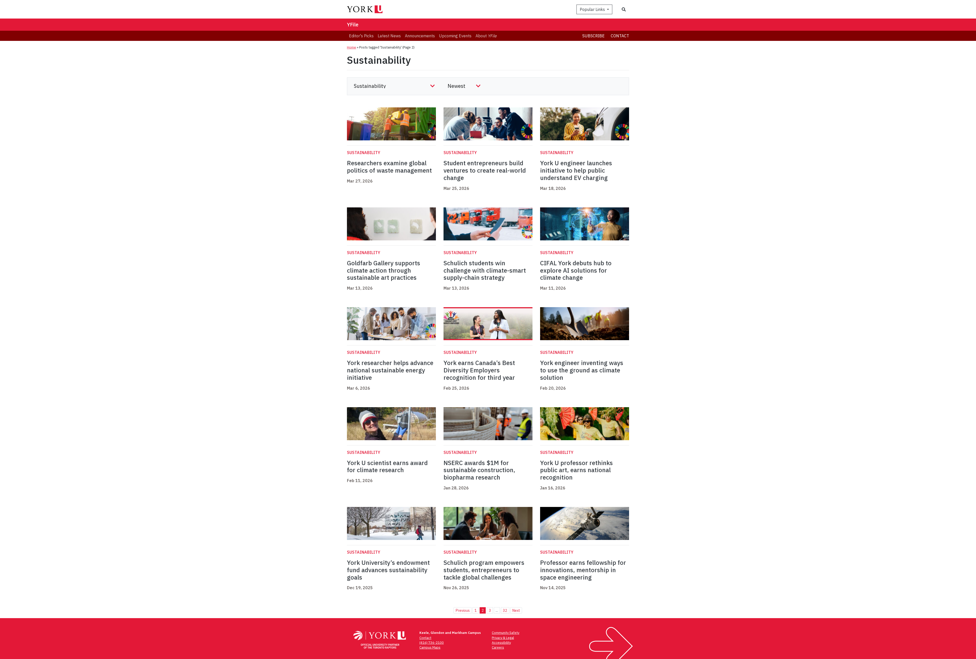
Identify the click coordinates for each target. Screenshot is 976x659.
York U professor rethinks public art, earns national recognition (576, 470)
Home (351, 47)
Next (516, 610)
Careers (498, 647)
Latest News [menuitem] (389, 35)
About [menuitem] (486, 35)
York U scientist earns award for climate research (387, 466)
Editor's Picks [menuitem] (361, 35)
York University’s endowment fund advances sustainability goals (388, 569)
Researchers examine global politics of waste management (389, 166)
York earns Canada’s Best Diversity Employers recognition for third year (479, 370)
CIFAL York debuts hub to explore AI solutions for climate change (576, 270)
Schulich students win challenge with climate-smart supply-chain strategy (485, 270)
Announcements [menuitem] (420, 35)
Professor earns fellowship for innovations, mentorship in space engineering (583, 569)
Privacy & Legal (503, 638)
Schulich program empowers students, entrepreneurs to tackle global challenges (484, 569)
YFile (352, 24)
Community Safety (505, 633)
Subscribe (593, 35)
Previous (462, 610)
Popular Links (593, 9)
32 (505, 610)
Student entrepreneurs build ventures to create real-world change (485, 170)
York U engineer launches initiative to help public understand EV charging (576, 170)
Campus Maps (429, 647)
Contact (620, 35)
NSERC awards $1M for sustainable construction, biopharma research (479, 470)
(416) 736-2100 (431, 642)
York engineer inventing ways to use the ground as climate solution (581, 370)
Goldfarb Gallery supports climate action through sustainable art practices (383, 270)
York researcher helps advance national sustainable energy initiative (390, 370)
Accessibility (501, 642)
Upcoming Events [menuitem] (455, 35)
